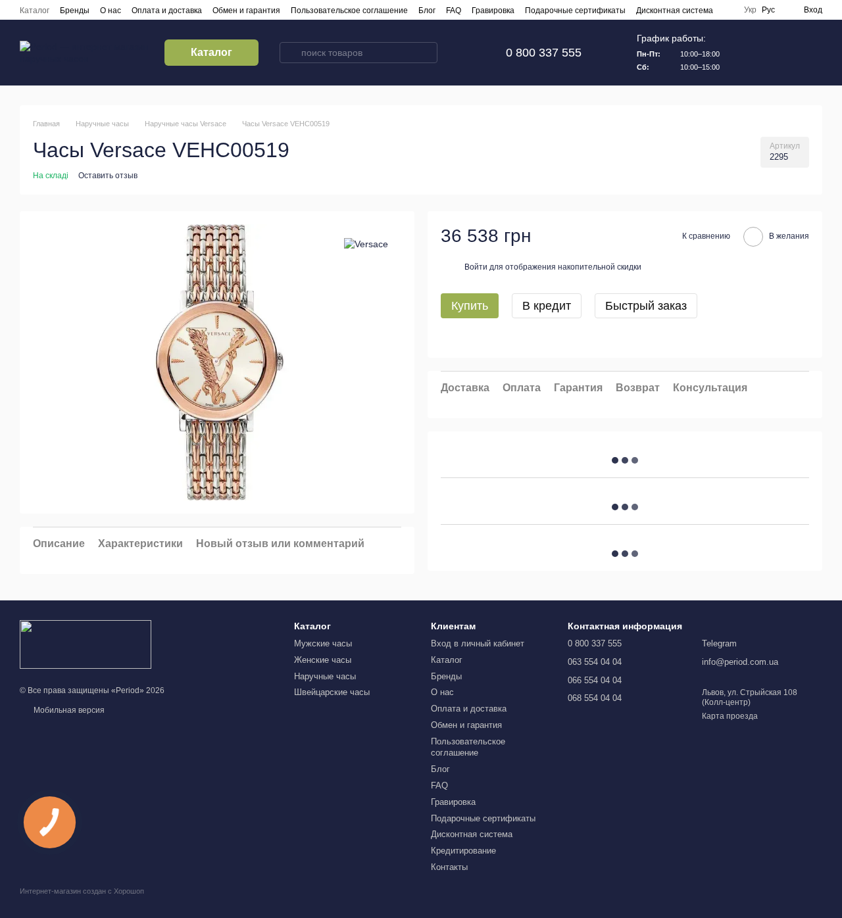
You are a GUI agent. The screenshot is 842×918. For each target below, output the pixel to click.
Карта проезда (730, 716)
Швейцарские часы (332, 692)
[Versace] (366, 243)
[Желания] (777, 52)
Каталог (34, 10)
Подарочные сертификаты (575, 10)
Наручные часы (325, 676)
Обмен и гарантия (246, 10)
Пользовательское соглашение (349, 10)
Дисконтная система (674, 10)
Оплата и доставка (167, 10)
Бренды (74, 10)
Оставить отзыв (107, 175)
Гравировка (493, 10)
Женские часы (322, 660)
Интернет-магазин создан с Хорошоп (82, 891)
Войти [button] (475, 266)
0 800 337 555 (544, 53)
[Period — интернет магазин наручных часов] (85, 643)
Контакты (449, 867)
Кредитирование (463, 851)
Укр (750, 10)
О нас (110, 10)
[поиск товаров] (290, 52)
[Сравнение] (743, 52)
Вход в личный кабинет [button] (477, 643)
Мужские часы (323, 643)
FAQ (453, 10)
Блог (426, 10)
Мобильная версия (68, 710)
